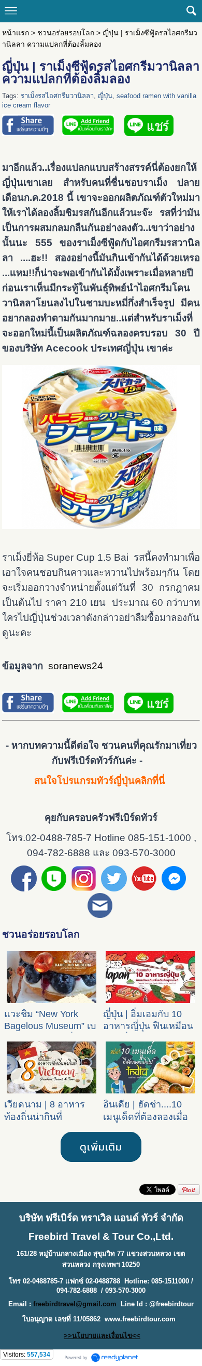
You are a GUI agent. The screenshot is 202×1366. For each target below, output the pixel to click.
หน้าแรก (15, 33)
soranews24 (75, 665)
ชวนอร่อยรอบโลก (65, 33)
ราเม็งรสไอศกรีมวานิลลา (57, 96)
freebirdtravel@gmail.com (75, 1304)
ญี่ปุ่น (105, 96)
